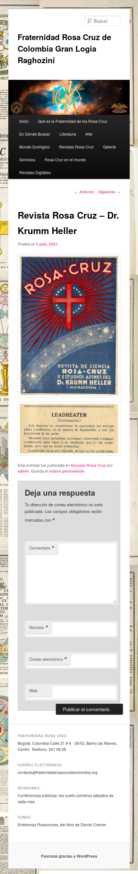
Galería (109, 146)
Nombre (38, 627)
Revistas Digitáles (35, 172)
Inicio (24, 121)
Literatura (67, 134)
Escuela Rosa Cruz (88, 465)
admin (23, 471)
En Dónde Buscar (34, 134)
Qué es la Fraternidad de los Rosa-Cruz (72, 121)
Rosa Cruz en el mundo (65, 159)
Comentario (42, 548)
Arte (88, 134)
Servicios (27, 159)
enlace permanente (66, 471)
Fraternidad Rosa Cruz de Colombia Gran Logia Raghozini (64, 48)
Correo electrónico (48, 659)
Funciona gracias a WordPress (69, 856)
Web (33, 690)
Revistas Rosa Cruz (76, 146)
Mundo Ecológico (34, 146)
